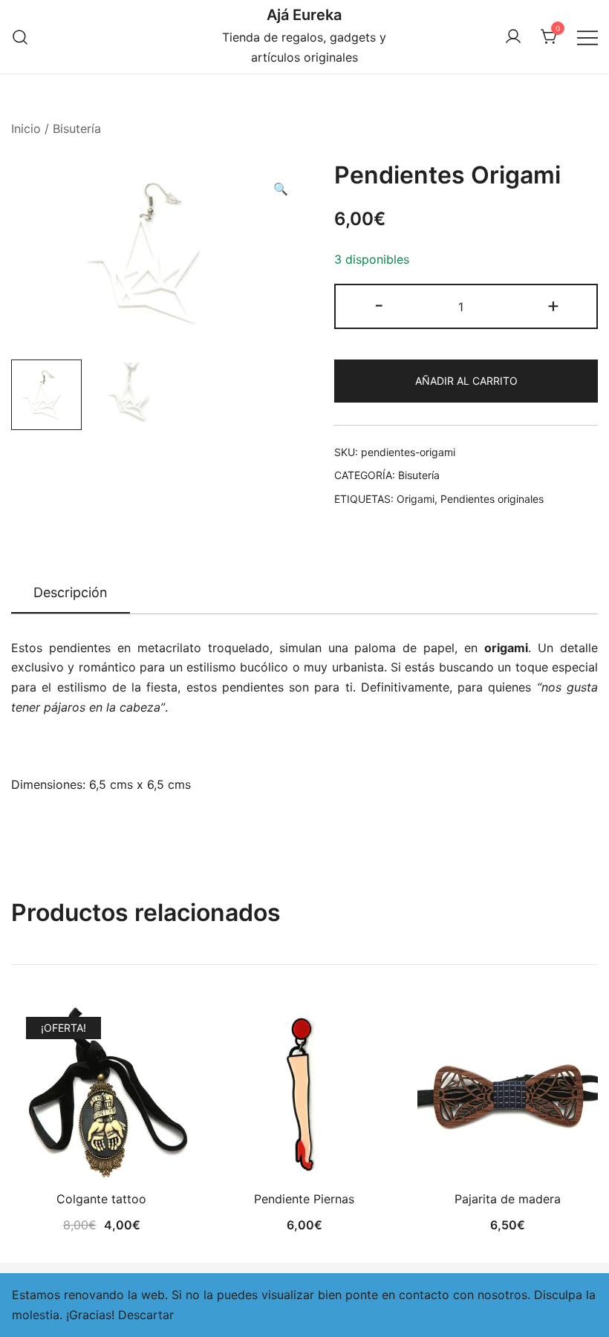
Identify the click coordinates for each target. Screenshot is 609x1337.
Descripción (70, 592)
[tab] (70, 593)
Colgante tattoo (101, 1198)
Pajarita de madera (508, 1198)
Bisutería (77, 128)
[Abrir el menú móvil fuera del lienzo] (587, 37)
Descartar (146, 1314)
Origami (415, 498)
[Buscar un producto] (20, 37)
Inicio (26, 128)
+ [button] (553, 305)
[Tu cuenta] (513, 37)
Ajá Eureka (304, 15)
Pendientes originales (492, 498)
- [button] (379, 305)
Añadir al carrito (466, 380)
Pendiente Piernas (304, 1198)
